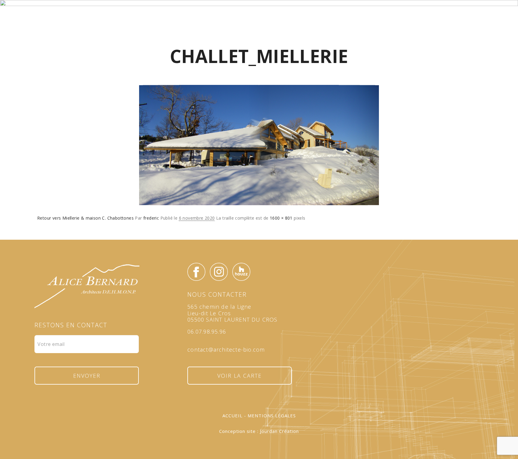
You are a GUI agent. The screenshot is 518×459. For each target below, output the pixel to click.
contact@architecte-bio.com (226, 349)
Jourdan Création (279, 431)
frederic (151, 218)
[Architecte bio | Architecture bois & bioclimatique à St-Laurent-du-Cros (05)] (259, 28)
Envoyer (86, 375)
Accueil (232, 415)
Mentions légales (272, 415)
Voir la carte (239, 375)
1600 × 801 (281, 218)
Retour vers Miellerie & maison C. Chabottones (85, 218)
